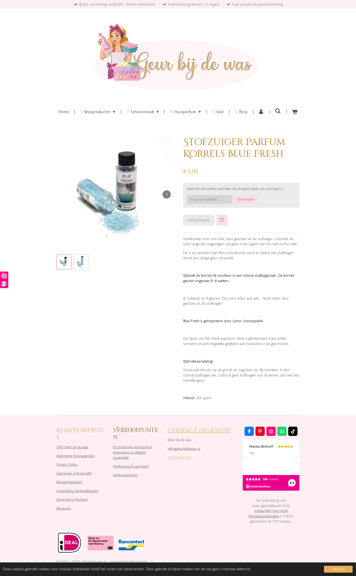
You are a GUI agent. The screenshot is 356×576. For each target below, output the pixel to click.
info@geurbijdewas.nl (184, 449)
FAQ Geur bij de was (72, 447)
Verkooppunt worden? (131, 466)
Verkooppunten (125, 475)
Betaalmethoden (69, 482)
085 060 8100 (179, 457)
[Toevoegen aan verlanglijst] (222, 220)
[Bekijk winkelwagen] (294, 111)
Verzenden (245, 199)
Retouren (63, 508)
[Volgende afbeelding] (167, 194)
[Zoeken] (277, 111)
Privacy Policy (66, 465)
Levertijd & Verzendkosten (77, 491)
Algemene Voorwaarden (75, 456)
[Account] (261, 111)
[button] (64, 261)
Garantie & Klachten (72, 500)
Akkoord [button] (338, 569)
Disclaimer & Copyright (74, 473)
